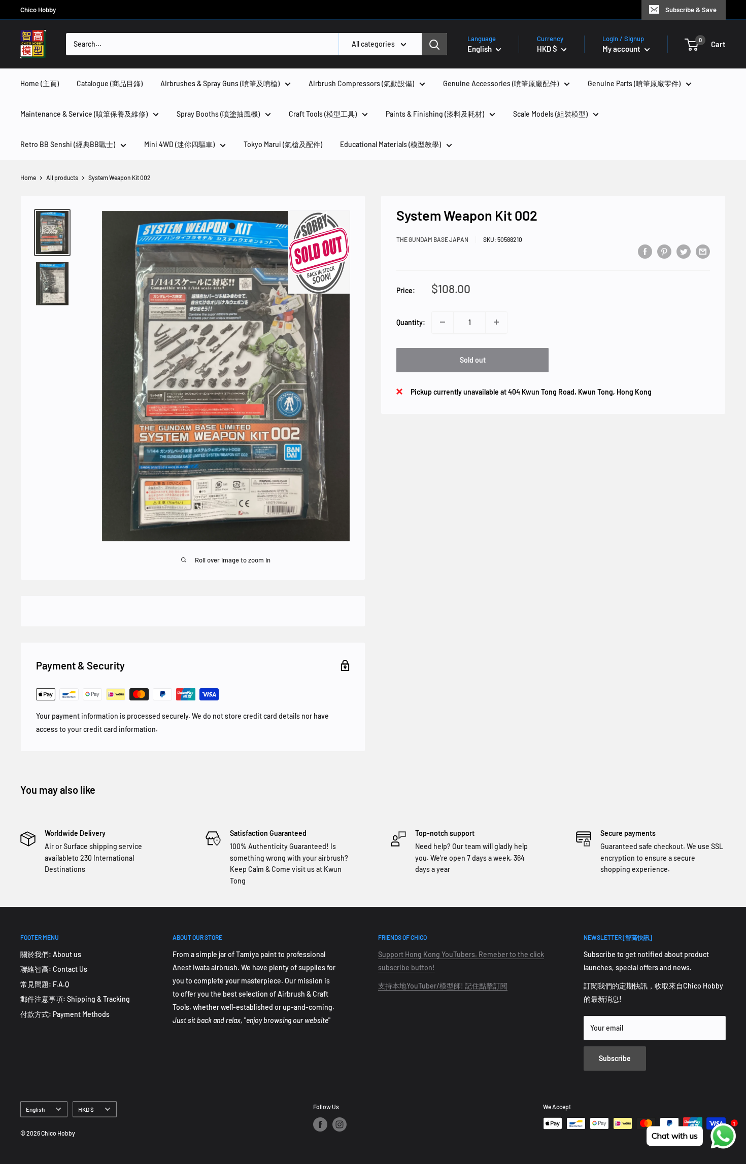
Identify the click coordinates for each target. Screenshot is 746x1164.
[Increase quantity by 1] (496, 322)
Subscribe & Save (691, 10)
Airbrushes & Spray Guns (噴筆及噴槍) (220, 83)
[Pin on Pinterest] (664, 251)
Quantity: (410, 322)
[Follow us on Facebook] (320, 1124)
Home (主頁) (39, 83)
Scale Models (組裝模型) (550, 114)
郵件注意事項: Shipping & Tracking (75, 999)
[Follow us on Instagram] (339, 1124)
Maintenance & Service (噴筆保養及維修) (84, 114)
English (35, 1109)
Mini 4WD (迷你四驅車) (179, 144)
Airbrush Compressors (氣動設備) (361, 83)
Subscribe (615, 1058)
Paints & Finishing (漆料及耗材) (435, 114)
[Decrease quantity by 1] (442, 322)
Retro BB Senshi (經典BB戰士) (67, 144)
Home (28, 177)
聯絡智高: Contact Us (53, 969)
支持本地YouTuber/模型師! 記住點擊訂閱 (442, 985)
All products (62, 177)
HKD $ (86, 1109)
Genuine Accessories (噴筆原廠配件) (501, 83)
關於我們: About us (50, 954)
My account (622, 48)
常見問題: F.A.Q (44, 984)
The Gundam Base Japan (432, 238)
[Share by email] (703, 251)
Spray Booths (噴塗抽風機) (218, 114)
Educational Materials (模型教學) (390, 144)
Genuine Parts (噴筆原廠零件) (634, 83)
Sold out (473, 359)
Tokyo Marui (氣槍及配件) (283, 144)
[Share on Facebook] (645, 251)
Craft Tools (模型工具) (323, 114)
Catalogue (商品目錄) (110, 83)
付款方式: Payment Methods (65, 1014)
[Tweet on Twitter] (683, 251)
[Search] (434, 44)
